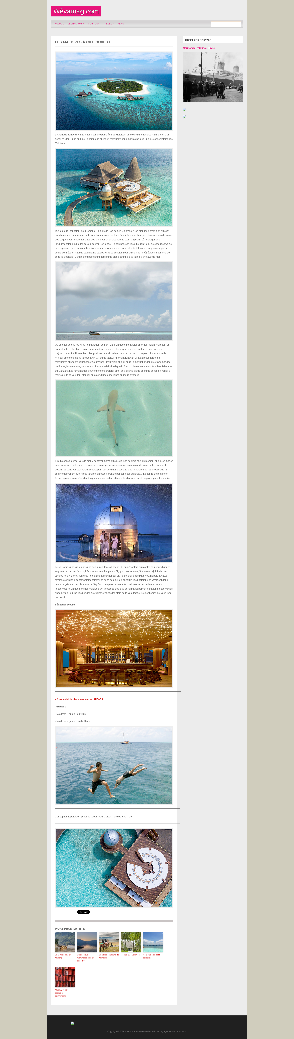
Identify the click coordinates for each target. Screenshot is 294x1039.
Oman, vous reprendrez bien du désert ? (86, 958)
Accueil (59, 24)
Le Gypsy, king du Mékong (63, 956)
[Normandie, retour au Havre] (210, 77)
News (121, 24)
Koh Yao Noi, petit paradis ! (151, 956)
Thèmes (109, 24)
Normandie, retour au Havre (199, 48)
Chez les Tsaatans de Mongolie (109, 956)
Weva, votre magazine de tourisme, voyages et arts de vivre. (154, 1031)
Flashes (94, 24)
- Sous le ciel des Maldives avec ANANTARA (79, 699)
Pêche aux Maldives (130, 955)
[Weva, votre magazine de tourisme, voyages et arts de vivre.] (76, 14)
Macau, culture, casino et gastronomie (62, 993)
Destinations (76, 24)
